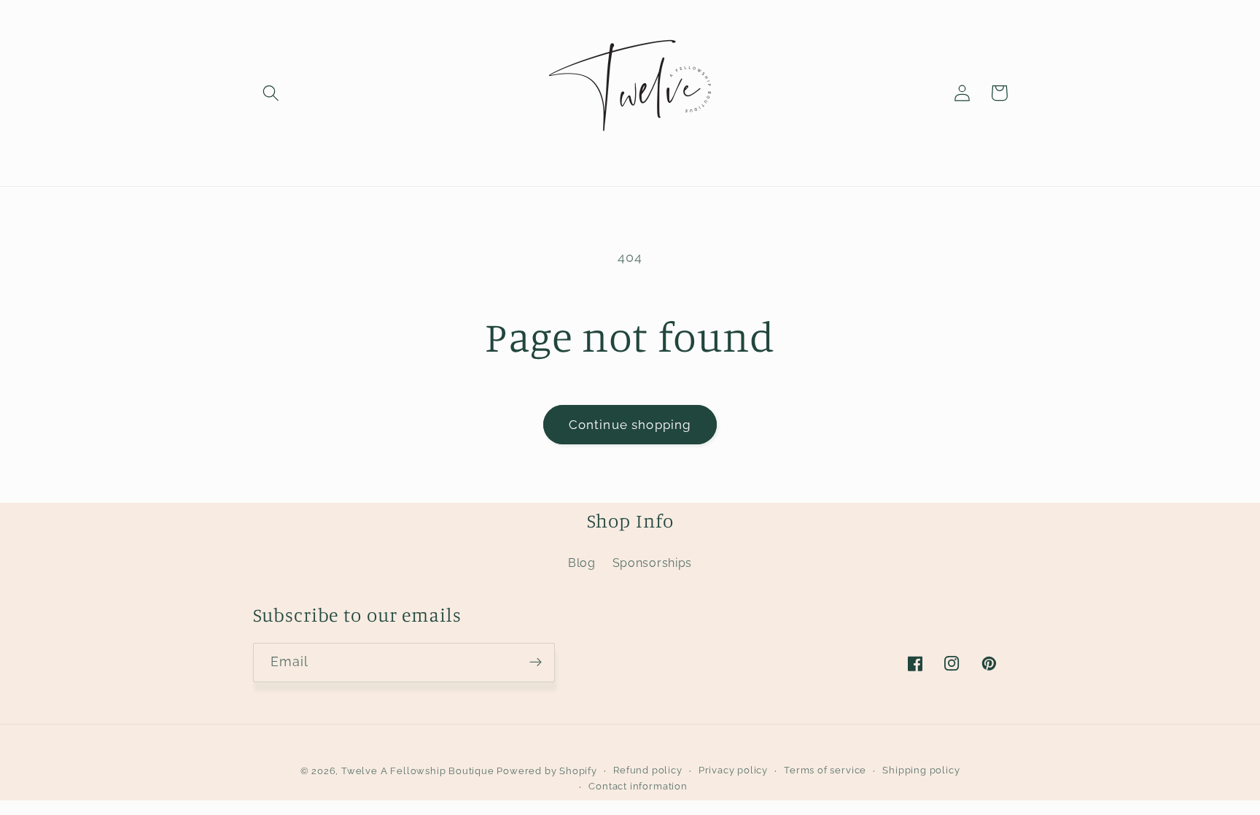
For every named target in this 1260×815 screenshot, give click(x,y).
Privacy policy (733, 770)
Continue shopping (630, 424)
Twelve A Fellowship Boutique (419, 770)
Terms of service (825, 770)
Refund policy (647, 770)
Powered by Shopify (547, 770)
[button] (271, 93)
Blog (582, 563)
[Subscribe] (535, 662)
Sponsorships (652, 563)
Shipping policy (921, 770)
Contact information (637, 786)
